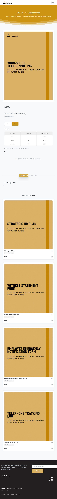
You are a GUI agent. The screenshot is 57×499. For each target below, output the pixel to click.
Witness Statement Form (11, 314)
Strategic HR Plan (9, 251)
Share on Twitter (37, 158)
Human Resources (16, 16)
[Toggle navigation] (52, 2)
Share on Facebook (23, 158)
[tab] (23, 175)
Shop (7, 16)
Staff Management (28, 16)
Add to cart (15, 124)
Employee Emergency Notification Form (15, 378)
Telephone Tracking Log (11, 442)
